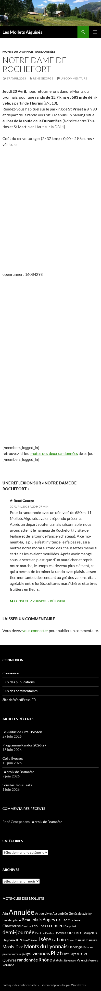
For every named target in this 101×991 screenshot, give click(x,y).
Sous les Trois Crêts (17, 785)
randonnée (27, 959)
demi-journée (18, 932)
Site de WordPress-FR (19, 699)
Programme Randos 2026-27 (24, 745)
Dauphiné (70, 926)
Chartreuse (11, 926)
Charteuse (74, 920)
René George (43, 78)
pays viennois (36, 953)
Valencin (82, 960)
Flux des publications (18, 682)
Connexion (10, 673)
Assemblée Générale (67, 913)
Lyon (71, 940)
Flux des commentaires (20, 691)
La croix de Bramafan (18, 772)
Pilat (56, 953)
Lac (54, 940)
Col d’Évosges (12, 758)
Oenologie (75, 947)
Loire (62, 939)
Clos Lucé (27, 926)
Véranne (8, 965)
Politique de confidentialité (19, 985)
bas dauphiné (11, 920)
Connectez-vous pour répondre (40, 601)
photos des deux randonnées (53, 453)
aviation (87, 913)
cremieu (55, 925)
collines (40, 926)
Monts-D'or (12, 946)
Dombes (60, 933)
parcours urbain (11, 954)
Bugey (48, 919)
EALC (70, 933)
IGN (19, 940)
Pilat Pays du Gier (74, 954)
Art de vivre (43, 913)
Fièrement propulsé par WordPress (63, 985)
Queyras (9, 960)
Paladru (88, 947)
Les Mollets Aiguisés (22, 32)
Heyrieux (8, 940)
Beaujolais (32, 919)
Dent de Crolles (44, 933)
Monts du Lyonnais (18, 51)
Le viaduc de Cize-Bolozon (22, 732)
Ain (5, 913)
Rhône (45, 959)
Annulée (21, 912)
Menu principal (95, 32)
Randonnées (45, 51)
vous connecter (35, 630)
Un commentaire (74, 78)
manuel (80, 940)
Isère (45, 939)
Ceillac (61, 920)
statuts (58, 960)
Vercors (93, 960)
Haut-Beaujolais (85, 933)
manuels (92, 940)
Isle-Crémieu (30, 940)
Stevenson (69, 960)
